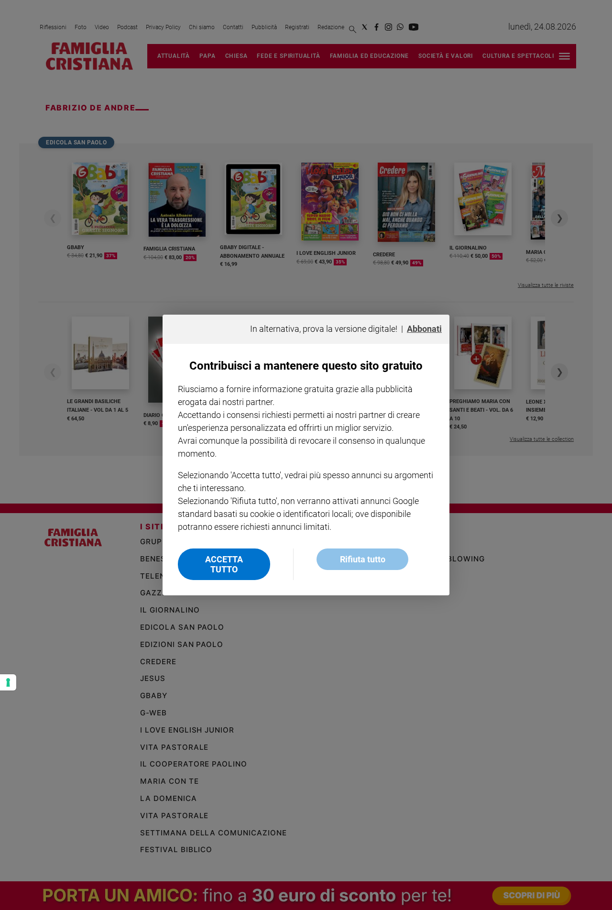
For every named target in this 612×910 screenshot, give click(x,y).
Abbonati (424, 329)
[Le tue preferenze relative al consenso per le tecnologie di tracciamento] (8, 682)
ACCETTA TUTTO (224, 564)
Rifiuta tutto (362, 559)
